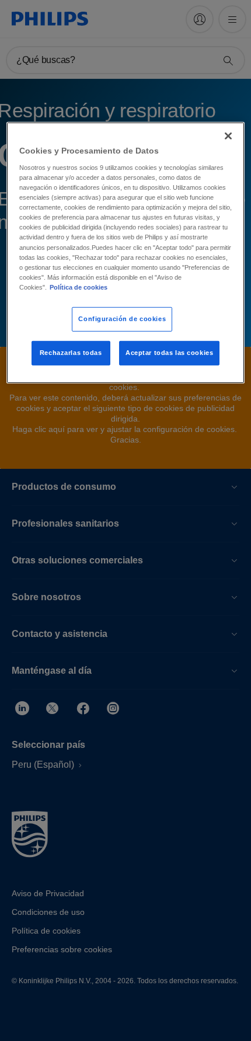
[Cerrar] (228, 136)
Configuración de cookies (122, 318)
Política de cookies (78, 287)
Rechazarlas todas (71, 352)
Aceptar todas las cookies (169, 352)
